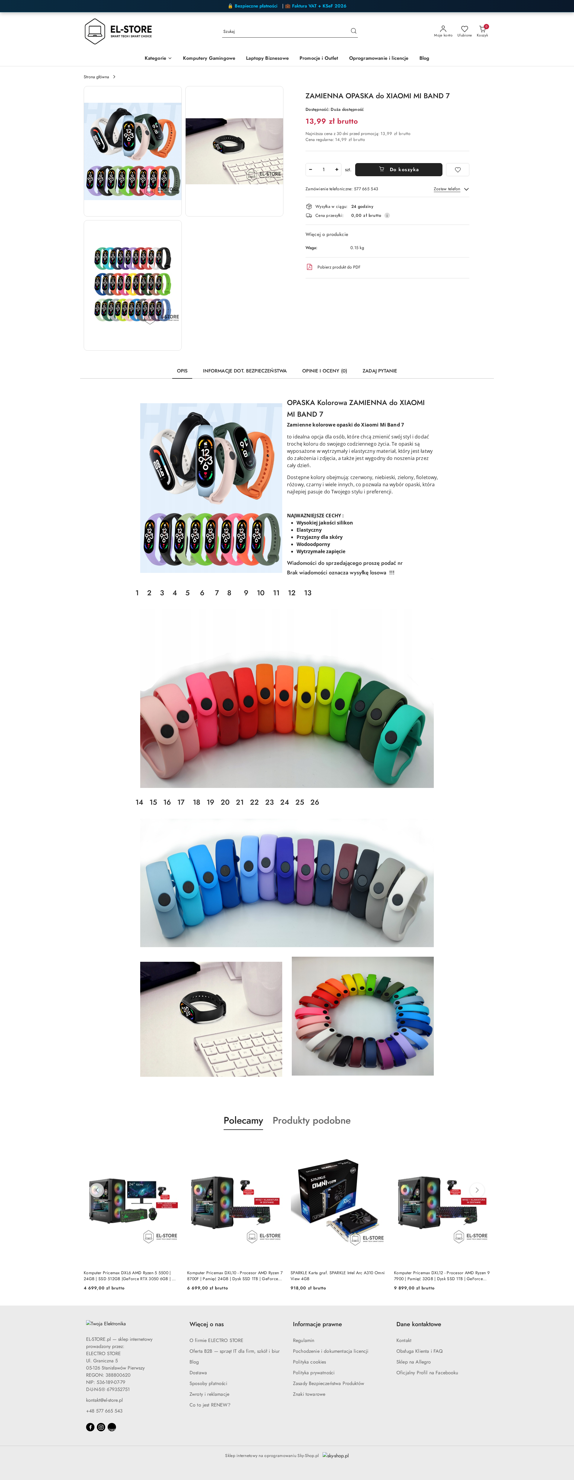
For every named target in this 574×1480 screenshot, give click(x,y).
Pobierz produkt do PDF (339, 267)
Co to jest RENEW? (210, 1404)
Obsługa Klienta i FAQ (419, 1351)
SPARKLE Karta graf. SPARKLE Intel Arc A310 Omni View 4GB (234, 1276)
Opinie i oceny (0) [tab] (324, 370)
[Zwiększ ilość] (336, 169)
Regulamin (303, 1340)
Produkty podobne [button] (312, 1120)
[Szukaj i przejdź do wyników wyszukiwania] (353, 31)
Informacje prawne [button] (317, 1324)
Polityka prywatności (314, 1372)
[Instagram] (101, 1427)
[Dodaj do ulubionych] (457, 169)
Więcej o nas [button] (207, 1324)
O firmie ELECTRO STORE (217, 1340)
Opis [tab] (182, 370)
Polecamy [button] (243, 1120)
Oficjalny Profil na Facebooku (427, 1372)
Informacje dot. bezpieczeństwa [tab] (245, 370)
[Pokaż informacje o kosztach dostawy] (387, 215)
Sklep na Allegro (413, 1361)
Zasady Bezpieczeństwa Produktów (328, 1383)
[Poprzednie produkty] (96, 1190)
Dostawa (198, 1372)
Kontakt (403, 1340)
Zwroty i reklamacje (209, 1394)
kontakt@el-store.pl (104, 1400)
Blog (194, 1361)
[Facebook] (90, 1427)
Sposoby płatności (208, 1383)
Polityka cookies (309, 1361)
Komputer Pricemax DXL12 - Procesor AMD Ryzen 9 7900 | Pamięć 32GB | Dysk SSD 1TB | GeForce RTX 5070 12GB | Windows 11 (338, 1276)
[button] (158, 58)
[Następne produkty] (477, 1190)
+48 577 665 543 (104, 1410)
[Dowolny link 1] (112, 1427)
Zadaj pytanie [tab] (380, 370)
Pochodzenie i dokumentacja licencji (331, 1351)
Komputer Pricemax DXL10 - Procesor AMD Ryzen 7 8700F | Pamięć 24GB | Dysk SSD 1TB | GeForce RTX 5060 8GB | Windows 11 (131, 1276)
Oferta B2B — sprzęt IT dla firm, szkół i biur (235, 1351)
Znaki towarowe (309, 1394)
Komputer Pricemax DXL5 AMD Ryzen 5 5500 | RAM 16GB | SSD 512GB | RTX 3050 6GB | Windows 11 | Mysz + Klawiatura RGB (437, 1276)
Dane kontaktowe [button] (418, 1324)
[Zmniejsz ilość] (310, 169)
